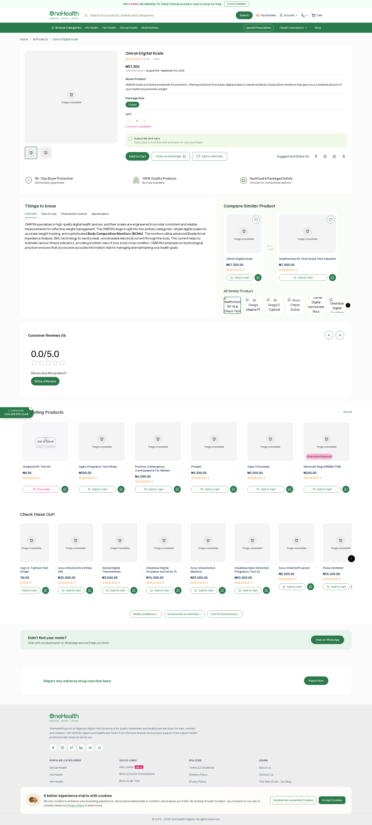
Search (244, 15)
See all (347, 412)
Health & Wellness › (145, 614)
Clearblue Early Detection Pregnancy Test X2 (252, 569)
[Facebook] (53, 747)
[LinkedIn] (81, 747)
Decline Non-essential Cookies (293, 800)
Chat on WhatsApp (327, 640)
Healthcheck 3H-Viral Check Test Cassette (307, 259)
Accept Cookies (332, 800)
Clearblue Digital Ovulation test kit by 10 (161, 569)
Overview (31, 213)
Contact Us (266, 774)
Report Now (316, 680)
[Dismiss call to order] (31, 408)
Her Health (109, 27)
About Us (265, 767)
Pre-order (43, 489)
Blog (318, 27)
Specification (100, 214)
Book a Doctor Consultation (137, 774)
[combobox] (138, 121)
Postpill (196, 466)
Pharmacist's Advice (74, 214)
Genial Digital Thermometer (111, 569)
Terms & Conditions (201, 767)
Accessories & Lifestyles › (184, 614)
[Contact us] (304, 15)
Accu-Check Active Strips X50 (75, 569)
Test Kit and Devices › (224, 614)
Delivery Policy (198, 774)
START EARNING (236, 4)
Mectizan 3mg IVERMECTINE (322, 466)
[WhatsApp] (99, 747)
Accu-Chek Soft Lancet (294, 568)
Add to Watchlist (212, 156)
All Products (40, 39)
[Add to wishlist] (256, 220)
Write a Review (45, 381)
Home (24, 39)
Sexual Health (129, 27)
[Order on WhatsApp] (258, 277)
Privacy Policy (75, 805)
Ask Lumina (130, 767)
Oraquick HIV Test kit (36, 466)
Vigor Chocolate (258, 466)
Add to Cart (137, 156)
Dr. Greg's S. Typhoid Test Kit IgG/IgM (31, 569)
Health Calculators (292, 27)
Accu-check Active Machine (202, 569)
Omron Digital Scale (239, 259)
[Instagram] (62, 747)
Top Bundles (266, 15)
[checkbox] (130, 138)
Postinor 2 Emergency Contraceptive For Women (152, 468)
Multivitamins (150, 27)
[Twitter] (71, 747)
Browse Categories (68, 27)
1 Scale (132, 104)
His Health (91, 27)
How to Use (49, 214)
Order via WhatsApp (168, 156)
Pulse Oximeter (333, 568)
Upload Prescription (258, 27)
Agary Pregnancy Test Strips (98, 466)
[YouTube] (90, 747)
